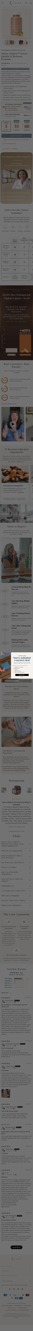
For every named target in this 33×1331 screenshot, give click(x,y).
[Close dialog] (32, 653)
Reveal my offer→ (22, 674)
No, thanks (22, 676)
